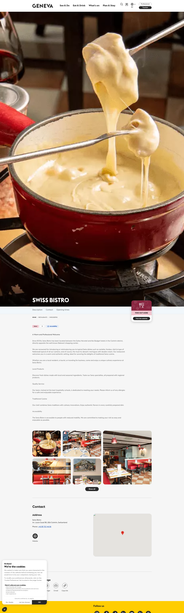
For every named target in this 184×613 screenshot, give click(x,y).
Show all (92, 489)
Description (37, 309)
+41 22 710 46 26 (44, 527)
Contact (49, 309)
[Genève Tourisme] (42, 6)
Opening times (62, 309)
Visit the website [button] (141, 319)
